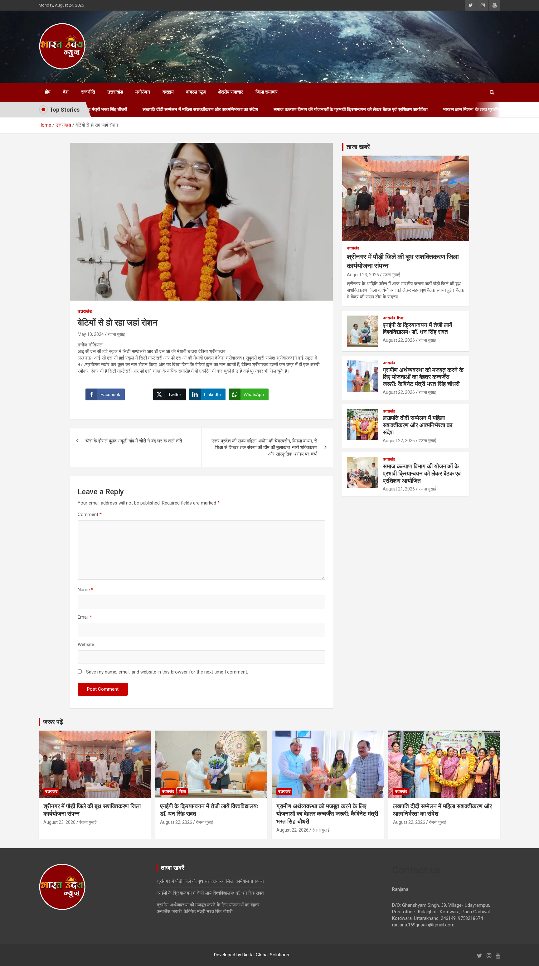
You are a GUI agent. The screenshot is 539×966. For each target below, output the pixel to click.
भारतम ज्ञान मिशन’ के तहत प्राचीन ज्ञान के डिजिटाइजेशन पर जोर (458, 109)
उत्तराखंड (115, 92)
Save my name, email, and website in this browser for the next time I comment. (167, 672)
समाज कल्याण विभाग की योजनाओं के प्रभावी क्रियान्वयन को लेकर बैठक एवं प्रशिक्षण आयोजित (311, 109)
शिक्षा (400, 318)
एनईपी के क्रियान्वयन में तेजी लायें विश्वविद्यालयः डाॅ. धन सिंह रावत (417, 328)
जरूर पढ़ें (53, 722)
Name (85, 589)
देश (66, 92)
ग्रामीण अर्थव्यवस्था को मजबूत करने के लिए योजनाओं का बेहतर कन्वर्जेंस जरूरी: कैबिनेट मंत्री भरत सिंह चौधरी (423, 377)
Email (85, 617)
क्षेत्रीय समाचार (230, 92)
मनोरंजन (142, 92)
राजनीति (88, 92)
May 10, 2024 (91, 334)
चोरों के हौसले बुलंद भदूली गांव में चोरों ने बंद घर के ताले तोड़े (133, 441)
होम (48, 92)
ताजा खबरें (358, 147)
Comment (90, 514)
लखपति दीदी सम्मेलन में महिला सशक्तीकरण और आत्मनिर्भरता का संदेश (161, 109)
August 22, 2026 (399, 340)
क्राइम (168, 92)
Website (86, 644)
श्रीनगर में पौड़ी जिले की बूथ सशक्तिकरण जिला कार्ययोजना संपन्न (210, 881)
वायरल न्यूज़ (196, 92)
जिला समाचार (266, 92)
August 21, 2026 (399, 488)
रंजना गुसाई (116, 334)
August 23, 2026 (363, 274)
